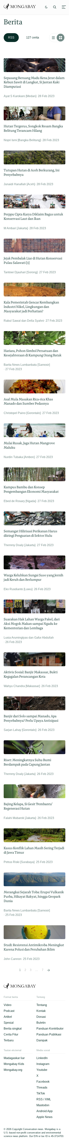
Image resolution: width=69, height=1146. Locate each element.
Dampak (41, 1040)
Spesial (9, 1022)
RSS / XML (43, 1099)
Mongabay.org (13, 1069)
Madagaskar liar (14, 1058)
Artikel (8, 1016)
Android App (44, 1111)
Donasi (41, 1016)
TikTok (40, 1093)
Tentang (41, 1005)
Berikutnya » (48, 970)
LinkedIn (42, 1058)
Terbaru (9, 1040)
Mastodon (42, 1105)
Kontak (41, 1010)
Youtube (41, 1069)
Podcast (9, 1010)
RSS (11, 37)
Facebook (42, 1081)
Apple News (44, 1117)
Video (7, 1005)
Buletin (41, 1022)
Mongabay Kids (14, 1063)
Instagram (42, 1063)
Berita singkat (13, 1028)
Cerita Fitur (11, 1034)
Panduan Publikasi (48, 1034)
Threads (41, 1087)
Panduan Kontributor (49, 1028)
